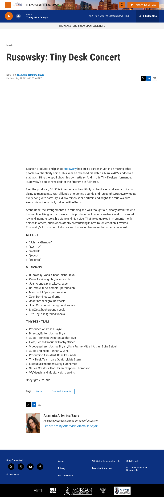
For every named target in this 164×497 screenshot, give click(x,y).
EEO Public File (65, 475)
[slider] (23, 16)
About (61, 461)
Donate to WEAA (144, 5)
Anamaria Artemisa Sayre (30, 75)
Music (9, 45)
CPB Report (132, 461)
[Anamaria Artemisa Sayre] (33, 423)
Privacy (62, 468)
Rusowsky (70, 168)
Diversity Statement (102, 468)
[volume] (18, 16)
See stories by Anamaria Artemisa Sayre (71, 426)
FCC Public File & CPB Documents (137, 468)
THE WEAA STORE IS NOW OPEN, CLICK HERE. (82, 26)
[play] (8, 16)
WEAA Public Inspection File (106, 461)
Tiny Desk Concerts (61, 391)
